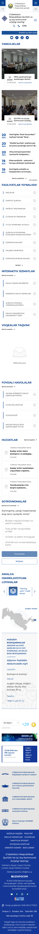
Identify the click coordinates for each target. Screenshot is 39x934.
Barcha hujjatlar (29, 440)
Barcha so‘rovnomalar (9, 505)
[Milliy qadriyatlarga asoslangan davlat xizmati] (19, 64)
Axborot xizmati (13, 848)
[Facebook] (17, 37)
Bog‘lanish (28, 848)
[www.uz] (19, 899)
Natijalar (19, 561)
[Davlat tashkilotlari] (3, 3)
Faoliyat (28, 834)
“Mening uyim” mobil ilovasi (25, 591)
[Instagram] (22, 37)
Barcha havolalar (7, 386)
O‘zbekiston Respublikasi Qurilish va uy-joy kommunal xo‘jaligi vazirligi (19, 857)
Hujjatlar (29, 837)
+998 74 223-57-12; (15, 701)
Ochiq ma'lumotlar (19, 844)
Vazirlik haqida (14, 834)
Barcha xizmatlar (7, 275)
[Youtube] (11, 37)
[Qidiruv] (14, 26)
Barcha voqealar (7, 329)
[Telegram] (27, 37)
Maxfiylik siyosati (19, 841)
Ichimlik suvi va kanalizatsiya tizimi (20, 543)
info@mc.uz (27, 872)
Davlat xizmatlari (13, 837)
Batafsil (18, 265)
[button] (35, 3)
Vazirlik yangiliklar (25, 83)
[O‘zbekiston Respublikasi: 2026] (19, 737)
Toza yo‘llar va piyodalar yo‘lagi (18, 530)
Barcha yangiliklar (18, 178)
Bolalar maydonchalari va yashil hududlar (19, 522)
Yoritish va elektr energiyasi (20, 537)
